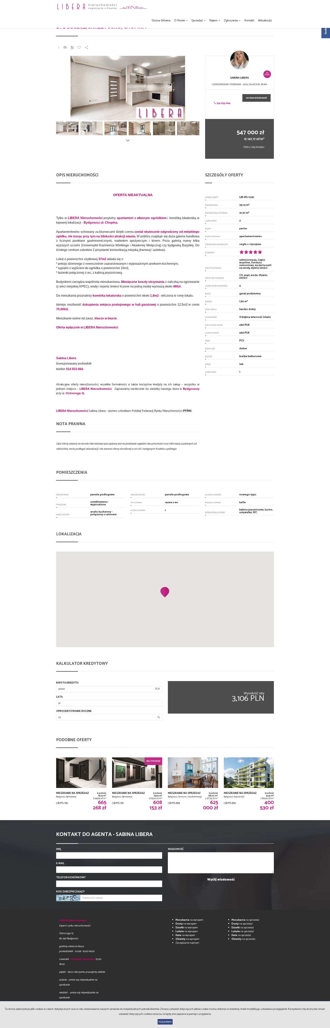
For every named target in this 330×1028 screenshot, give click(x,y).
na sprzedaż (245, 920)
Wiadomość (176, 849)
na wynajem (189, 920)
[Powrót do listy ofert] (58, 48)
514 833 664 (223, 103)
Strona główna (161, 20)
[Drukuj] (65, 48)
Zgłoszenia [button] (231, 20)
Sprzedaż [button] (197, 20)
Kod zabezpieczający (70, 892)
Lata (59, 697)
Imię (58, 849)
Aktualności (265, 20)
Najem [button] (213, 20)
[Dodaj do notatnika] (79, 48)
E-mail (60, 863)
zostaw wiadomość (256, 98)
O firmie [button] (180, 20)
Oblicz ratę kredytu (253, 147)
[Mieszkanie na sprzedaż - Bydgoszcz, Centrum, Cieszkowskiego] (193, 784)
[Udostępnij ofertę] (86, 48)
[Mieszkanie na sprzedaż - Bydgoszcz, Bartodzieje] (81, 784)
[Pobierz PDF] (72, 48)
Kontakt (249, 20)
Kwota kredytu (67, 683)
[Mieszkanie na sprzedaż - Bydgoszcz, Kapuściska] (249, 784)
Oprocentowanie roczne (74, 711)
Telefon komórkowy (71, 878)
